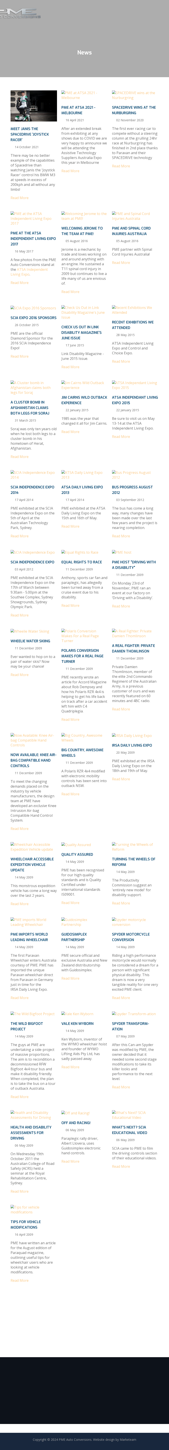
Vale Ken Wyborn (77, 1023)
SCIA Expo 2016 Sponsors (34, 318)
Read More (25, 106)
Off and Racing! (75, 1123)
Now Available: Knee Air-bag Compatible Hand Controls (34, 760)
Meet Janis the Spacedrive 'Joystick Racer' (30, 134)
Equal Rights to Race (81, 562)
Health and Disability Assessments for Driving (31, 1133)
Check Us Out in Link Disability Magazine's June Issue (81, 332)
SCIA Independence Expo (32, 562)
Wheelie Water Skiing (30, 641)
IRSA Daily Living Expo (132, 745)
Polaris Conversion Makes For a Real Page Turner (82, 656)
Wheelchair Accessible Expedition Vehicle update (32, 865)
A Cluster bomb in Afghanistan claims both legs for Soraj (30, 408)
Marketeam (128, 1439)
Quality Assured (77, 854)
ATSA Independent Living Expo (29, 272)
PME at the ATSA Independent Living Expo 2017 (33, 239)
